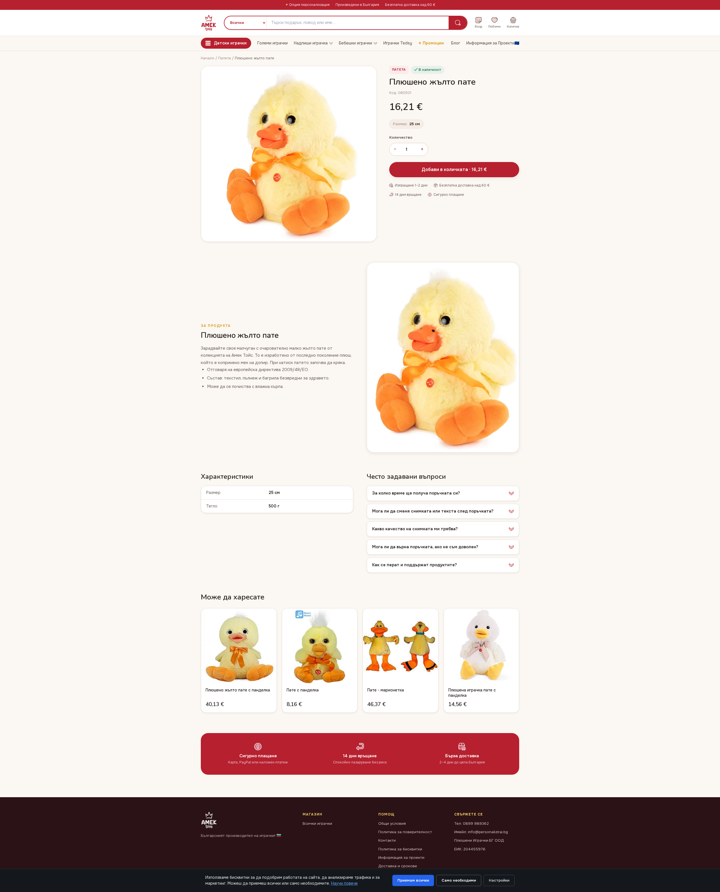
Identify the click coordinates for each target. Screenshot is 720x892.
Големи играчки (272, 43)
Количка (513, 26)
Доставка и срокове (397, 866)
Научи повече (344, 883)
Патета (225, 58)
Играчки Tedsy (397, 43)
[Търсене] (458, 22)
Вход (478, 26)
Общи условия (392, 823)
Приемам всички (413, 880)
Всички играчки (317, 823)
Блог (455, 43)
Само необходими (459, 880)
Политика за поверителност (405, 832)
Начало (207, 58)
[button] (443, 493)
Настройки (499, 880)
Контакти (387, 840)
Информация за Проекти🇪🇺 (492, 43)
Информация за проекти (401, 857)
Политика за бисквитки (400, 849)
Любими (494, 26)
